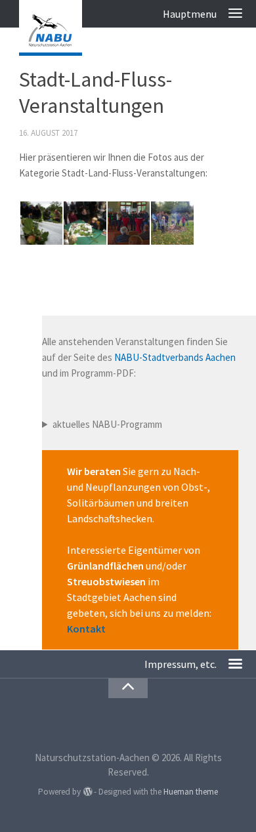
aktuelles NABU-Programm (107, 424)
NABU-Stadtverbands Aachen (175, 357)
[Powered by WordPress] (87, 791)
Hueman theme (190, 791)
